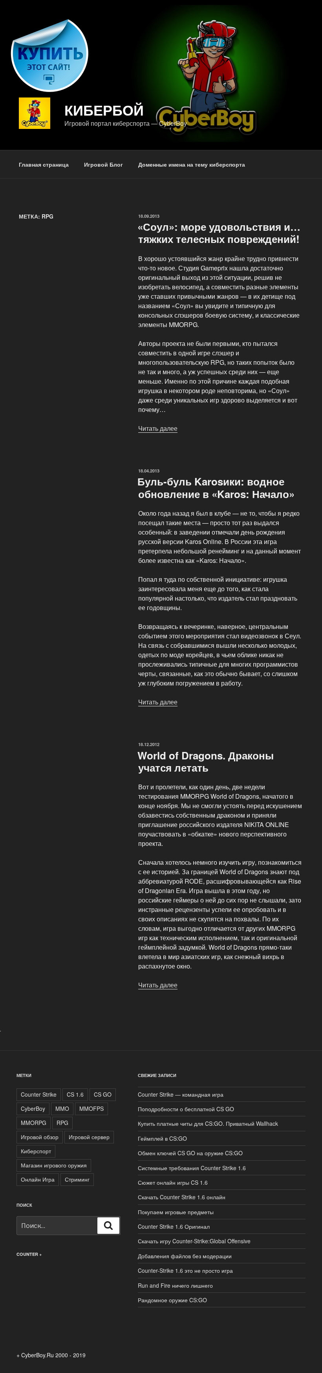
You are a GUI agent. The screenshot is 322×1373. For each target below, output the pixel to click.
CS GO (103, 1094)
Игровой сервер (89, 1137)
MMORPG (33, 1123)
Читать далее (157, 428)
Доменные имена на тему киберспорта (191, 164)
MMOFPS (91, 1108)
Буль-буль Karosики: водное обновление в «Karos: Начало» (216, 487)
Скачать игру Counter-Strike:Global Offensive (194, 1241)
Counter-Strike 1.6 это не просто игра (185, 1270)
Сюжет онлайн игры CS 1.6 (173, 1182)
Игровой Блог (103, 164)
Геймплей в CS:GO (162, 1138)
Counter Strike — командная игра (180, 1094)
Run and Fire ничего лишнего (175, 1285)
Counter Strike (39, 1094)
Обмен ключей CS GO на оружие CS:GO (190, 1153)
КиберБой (104, 109)
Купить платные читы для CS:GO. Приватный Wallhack (208, 1123)
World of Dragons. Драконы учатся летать (205, 761)
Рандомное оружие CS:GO (172, 1300)
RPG (62, 1123)
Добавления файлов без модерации (185, 1256)
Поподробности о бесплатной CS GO (186, 1109)
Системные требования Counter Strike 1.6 (192, 1168)
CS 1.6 (75, 1094)
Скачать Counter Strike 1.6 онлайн (181, 1197)
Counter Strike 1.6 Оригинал (174, 1226)
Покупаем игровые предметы (176, 1212)
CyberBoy (33, 1108)
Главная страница (44, 164)
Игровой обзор (40, 1137)
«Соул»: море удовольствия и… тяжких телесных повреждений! (218, 232)
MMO (62, 1108)
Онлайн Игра (38, 1179)
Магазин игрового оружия (54, 1165)
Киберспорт (36, 1151)
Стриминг (77, 1179)
